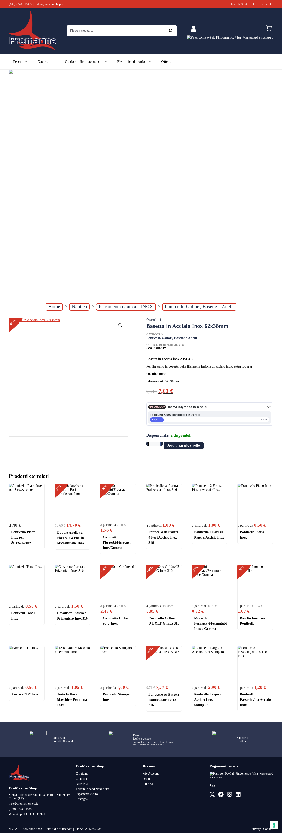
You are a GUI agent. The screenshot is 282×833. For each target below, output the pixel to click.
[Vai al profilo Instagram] (229, 794)
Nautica (43, 61)
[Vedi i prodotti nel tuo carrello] (268, 28)
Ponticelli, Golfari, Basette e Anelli (199, 306)
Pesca (17, 61)
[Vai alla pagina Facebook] (221, 794)
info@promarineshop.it (49, 4)
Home (54, 306)
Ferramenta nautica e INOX (126, 306)
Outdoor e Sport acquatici (83, 61)
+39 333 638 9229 (35, 814)
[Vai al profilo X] (212, 794)
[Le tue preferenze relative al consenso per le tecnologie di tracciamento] (274, 825)
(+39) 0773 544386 (20, 4)
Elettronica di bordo (131, 61)
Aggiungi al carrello (183, 445)
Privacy (256, 829)
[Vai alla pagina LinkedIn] (238, 794)
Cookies (268, 829)
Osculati (153, 320)
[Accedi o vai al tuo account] (193, 29)
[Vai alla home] (19, 780)
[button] (120, 325)
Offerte (166, 61)
